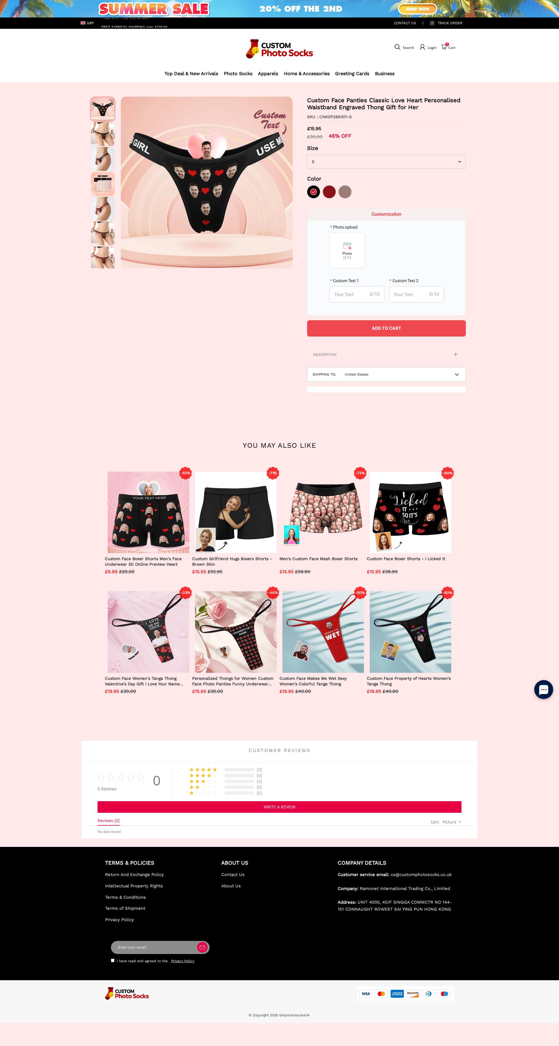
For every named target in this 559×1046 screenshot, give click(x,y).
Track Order (450, 23)
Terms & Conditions (125, 897)
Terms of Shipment (125, 908)
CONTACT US (405, 23)
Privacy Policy (119, 919)
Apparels (268, 73)
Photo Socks (238, 73)
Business (385, 73)
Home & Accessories (307, 73)
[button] (129, 182)
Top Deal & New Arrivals (191, 73)
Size (312, 148)
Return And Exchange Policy (134, 874)
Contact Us (233, 874)
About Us (231, 886)
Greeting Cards (352, 73)
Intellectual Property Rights (134, 886)
